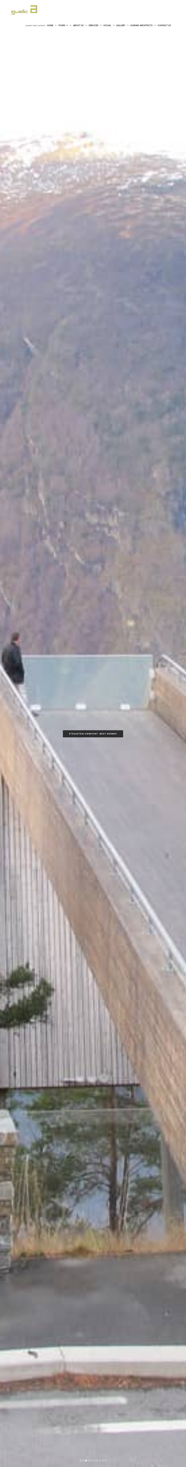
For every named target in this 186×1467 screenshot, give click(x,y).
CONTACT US (164, 25)
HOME (50, 25)
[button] (80, 1460)
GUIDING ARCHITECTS (141, 25)
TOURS (61, 25)
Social (107, 25)
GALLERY (120, 25)
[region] (93, 733)
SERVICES (93, 25)
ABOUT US (78, 25)
